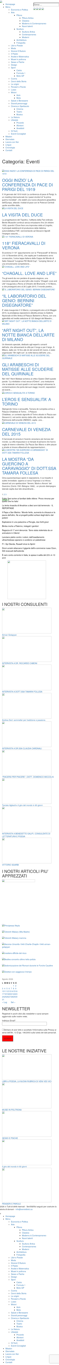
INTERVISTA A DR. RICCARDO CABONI (19, 663)
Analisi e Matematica (20, 56)
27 (10, 996)
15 (14, 991)
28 (12, 996)
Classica (25, 20)
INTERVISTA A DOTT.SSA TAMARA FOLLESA (22, 691)
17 (3, 994)
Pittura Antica (27, 18)
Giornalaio (9, 139)
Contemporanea (29, 34)
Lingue (8, 144)
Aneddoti (20, 128)
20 (10, 994)
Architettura (21, 40)
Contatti (8, 150)
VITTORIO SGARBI (10, 864)
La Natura (15, 117)
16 (16, 991)
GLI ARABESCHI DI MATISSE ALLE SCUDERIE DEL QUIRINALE (27, 369)
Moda (13, 48)
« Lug (4, 1002)
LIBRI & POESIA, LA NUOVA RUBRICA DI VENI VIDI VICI (27, 1081)
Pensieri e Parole (18, 86)
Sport (13, 67)
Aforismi (19, 125)
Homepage (10, 4)
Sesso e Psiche (17, 62)
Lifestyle (14, 120)
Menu (7, 7)
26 (7, 996)
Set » (13, 1002)
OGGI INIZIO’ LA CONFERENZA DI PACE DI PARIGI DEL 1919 (27, 184)
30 (16, 996)
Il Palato (14, 53)
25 (5, 996)
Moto (18, 97)
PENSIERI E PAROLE (11, 1203)
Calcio (19, 70)
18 (5, 994)
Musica (19, 114)
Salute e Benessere (19, 100)
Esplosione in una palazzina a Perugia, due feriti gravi (25, 522)
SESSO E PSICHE (10, 1138)
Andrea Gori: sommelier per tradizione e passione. (24, 720)
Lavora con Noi (12, 142)
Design (14, 64)
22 (14, 994)
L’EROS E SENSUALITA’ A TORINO (26, 401)
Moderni (25, 37)
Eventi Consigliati (18, 133)
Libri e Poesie (17, 45)
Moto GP (20, 75)
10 (3, 991)
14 (12, 991)
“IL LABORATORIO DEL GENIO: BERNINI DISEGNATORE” (24, 300)
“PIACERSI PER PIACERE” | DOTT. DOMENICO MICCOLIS (28, 776)
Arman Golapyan (9, 634)
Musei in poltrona (18, 59)
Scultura (20, 29)
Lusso (13, 89)
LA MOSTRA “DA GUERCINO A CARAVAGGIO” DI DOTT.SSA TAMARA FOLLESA (29, 466)
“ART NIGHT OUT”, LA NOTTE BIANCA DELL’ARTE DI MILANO (28, 334)
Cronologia (10, 147)
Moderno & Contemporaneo (34, 23)
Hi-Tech (14, 131)
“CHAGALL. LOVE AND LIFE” (29, 273)
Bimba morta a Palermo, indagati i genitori (20, 526)
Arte (13, 12)
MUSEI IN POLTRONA (12, 1109)
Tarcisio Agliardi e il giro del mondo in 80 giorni (22, 805)
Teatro (19, 111)
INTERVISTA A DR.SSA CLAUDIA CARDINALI (22, 748)
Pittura (19, 15)
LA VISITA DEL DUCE (22, 215)
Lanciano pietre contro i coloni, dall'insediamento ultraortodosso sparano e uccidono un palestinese (23, 538)
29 (14, 996)
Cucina (14, 78)
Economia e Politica (19, 9)
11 (5, 991)
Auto (18, 95)
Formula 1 (20, 73)
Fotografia (20, 42)
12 (7, 991)
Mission (8, 136)
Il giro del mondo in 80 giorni (14, 1166)
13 (10, 991)
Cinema (19, 109)
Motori (13, 92)
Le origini (15, 84)
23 (16, 994)
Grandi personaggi (19, 103)
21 (12, 994)
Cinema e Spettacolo (20, 106)
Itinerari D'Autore (18, 51)
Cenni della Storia (18, 81)
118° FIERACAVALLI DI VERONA (23, 245)
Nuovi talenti (27, 26)
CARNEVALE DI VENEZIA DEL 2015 (26, 431)
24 (3, 996)
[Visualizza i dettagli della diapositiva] (27, 579)
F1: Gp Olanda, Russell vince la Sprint (18, 544)
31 (3, 999)
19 (7, 994)
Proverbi (20, 122)
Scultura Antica (28, 31)
